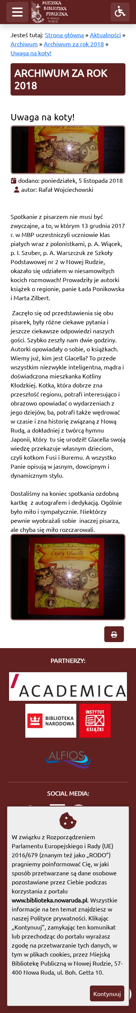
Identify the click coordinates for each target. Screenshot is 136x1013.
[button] (17, 12)
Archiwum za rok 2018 (74, 43)
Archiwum (24, 43)
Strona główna (64, 34)
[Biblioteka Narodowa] (50, 721)
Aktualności (105, 34)
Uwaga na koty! (31, 52)
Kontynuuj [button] (107, 993)
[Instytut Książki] (95, 721)
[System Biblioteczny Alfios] (68, 758)
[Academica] (68, 686)
